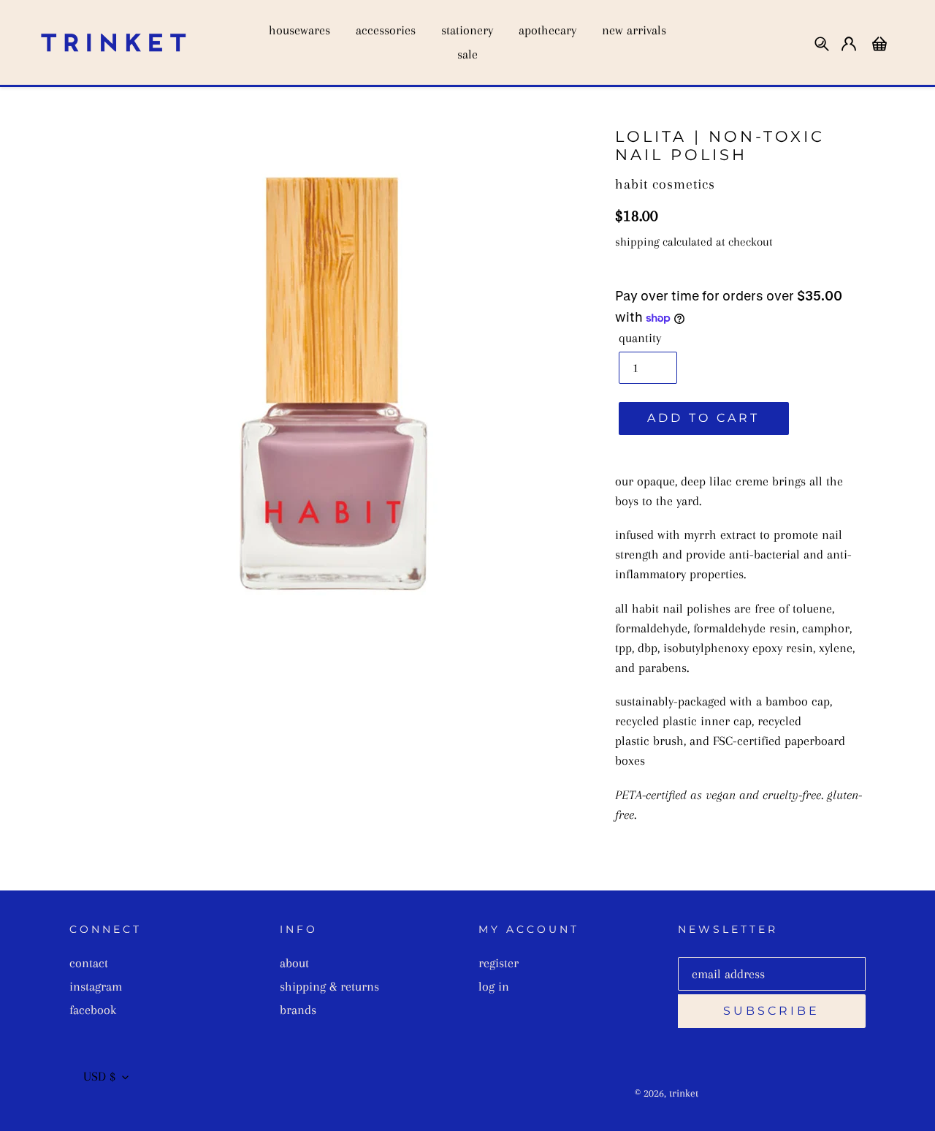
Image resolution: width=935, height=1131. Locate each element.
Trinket (683, 1093)
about (294, 963)
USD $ (99, 1076)
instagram (95, 986)
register (498, 963)
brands (298, 1009)
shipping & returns (329, 986)
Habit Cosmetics (665, 183)
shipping (637, 242)
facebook (92, 1009)
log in (493, 986)
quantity (640, 337)
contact (88, 963)
